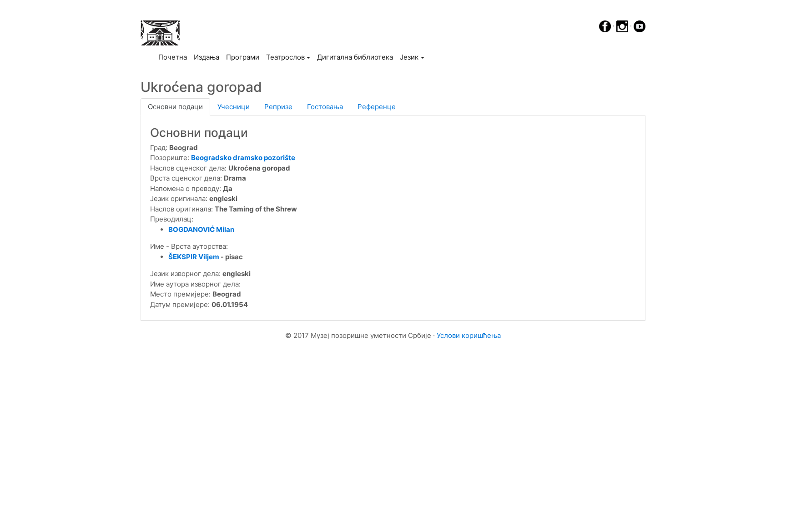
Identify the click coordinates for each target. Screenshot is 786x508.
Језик (409, 57)
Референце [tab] (377, 106)
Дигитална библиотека (355, 57)
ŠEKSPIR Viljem (193, 256)
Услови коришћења (469, 335)
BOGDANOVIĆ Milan (201, 229)
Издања (206, 57)
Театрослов (285, 57)
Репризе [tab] (278, 106)
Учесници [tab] (233, 106)
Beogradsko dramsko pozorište (243, 157)
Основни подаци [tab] (175, 106)
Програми (242, 57)
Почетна (174, 56)
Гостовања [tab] (325, 106)
